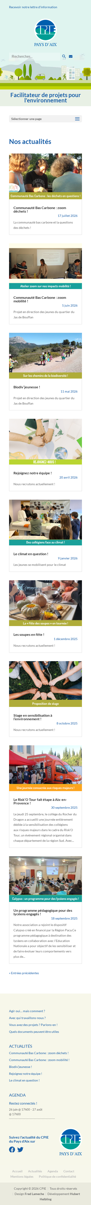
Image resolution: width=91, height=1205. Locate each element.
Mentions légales (21, 1176)
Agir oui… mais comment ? (27, 1011)
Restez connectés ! (23, 1103)
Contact (68, 1171)
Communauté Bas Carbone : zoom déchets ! (39, 209)
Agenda (17, 1095)
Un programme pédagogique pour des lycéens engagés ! (42, 912)
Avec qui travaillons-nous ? (27, 1018)
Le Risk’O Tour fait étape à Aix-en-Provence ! (40, 801)
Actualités (20, 1046)
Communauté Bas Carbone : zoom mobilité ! (39, 299)
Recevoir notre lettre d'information (33, 7)
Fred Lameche (34, 1194)
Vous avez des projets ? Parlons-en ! (33, 1025)
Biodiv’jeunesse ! (26, 387)
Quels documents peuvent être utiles (34, 1031)
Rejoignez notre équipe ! (32, 473)
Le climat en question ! (30, 554)
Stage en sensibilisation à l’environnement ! (32, 717)
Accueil (17, 1171)
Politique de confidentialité (57, 1176)
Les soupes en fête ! (28, 634)
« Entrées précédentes (24, 973)
